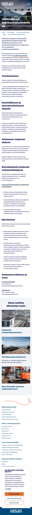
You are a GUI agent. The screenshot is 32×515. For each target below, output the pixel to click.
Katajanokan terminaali (8, 412)
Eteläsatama (5, 431)
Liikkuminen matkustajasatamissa (16, 34)
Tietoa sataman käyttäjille (22, 32)
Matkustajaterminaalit (9, 407)
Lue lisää (8, 489)
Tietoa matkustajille (7, 454)
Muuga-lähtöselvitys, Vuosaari (10, 419)
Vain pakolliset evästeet (14, 498)
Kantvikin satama (6, 438)
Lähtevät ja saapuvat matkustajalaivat (12, 445)
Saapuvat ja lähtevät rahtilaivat (12, 459)
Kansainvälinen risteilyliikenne (9, 452)
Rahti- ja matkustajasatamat (11, 423)
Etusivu (3, 32)
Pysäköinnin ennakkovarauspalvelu (12, 450)
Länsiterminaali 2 (6, 410)
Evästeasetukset (14, 503)
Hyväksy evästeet (14, 494)
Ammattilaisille (11, 32)
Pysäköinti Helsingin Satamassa (10, 447)
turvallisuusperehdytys (20, 55)
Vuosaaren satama (7, 426)
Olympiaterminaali (7, 414)
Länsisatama (5, 428)
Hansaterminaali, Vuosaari (9, 417)
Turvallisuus (5, 461)
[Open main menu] (29, 4)
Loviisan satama (6, 435)
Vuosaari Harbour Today (8, 466)
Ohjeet (4, 34)
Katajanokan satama (7, 433)
